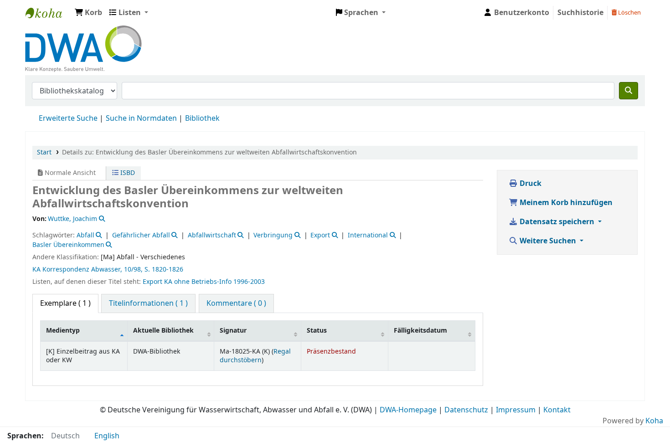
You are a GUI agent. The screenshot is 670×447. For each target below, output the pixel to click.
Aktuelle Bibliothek (163, 330)
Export (320, 235)
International (368, 235)
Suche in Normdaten (141, 118)
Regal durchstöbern (255, 356)
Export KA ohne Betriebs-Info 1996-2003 (204, 282)
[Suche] (628, 90)
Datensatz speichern (557, 221)
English (106, 436)
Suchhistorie (580, 12)
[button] (88, 13)
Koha (654, 421)
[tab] (148, 303)
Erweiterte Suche (68, 118)
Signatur (233, 330)
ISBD (127, 173)
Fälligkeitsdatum (420, 330)
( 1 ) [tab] (65, 303)
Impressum (516, 410)
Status (317, 330)
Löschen (629, 12)
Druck (529, 183)
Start (44, 152)
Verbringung (273, 235)
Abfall (85, 235)
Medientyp (63, 330)
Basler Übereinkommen (68, 245)
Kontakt (557, 410)
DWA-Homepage (408, 410)
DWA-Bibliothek (48, 13)
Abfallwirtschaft (212, 235)
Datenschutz (466, 410)
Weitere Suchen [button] (548, 241)
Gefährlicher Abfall (141, 235)
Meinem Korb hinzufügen (565, 202)
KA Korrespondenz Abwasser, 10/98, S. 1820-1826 (107, 269)
